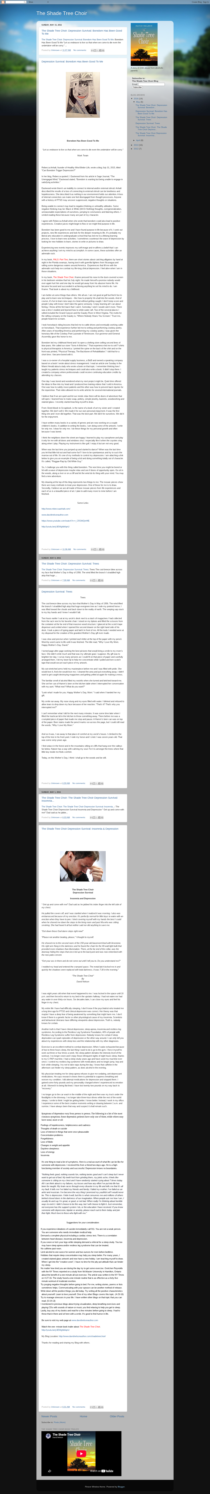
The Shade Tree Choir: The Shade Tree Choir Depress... (151, 128)
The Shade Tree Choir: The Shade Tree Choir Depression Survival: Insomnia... (78, 806)
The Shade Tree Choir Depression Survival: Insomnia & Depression (80, 828)
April (138, 140)
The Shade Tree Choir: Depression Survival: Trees (70, 563)
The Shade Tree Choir (61, 13)
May (138, 102)
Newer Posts (49, 1416)
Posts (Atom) (60, 1422)
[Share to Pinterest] (103, 50)
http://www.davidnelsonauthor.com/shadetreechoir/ (82, 1336)
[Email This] (92, 50)
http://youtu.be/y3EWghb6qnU (55, 527)
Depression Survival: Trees (57, 591)
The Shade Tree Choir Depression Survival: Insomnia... (151, 134)
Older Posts (117, 1416)
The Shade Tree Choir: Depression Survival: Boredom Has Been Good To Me (78, 39)
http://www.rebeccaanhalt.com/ (56, 509)
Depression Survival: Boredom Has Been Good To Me (72, 61)
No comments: (80, 50)
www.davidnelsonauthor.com (55, 515)
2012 (136, 149)
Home (83, 1416)
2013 (136, 145)
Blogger (121, 1487)
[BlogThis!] (95, 50)
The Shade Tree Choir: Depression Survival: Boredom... (151, 106)
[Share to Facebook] (100, 50)
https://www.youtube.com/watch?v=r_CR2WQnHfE (65, 521)
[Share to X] (97, 50)
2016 (136, 99)
